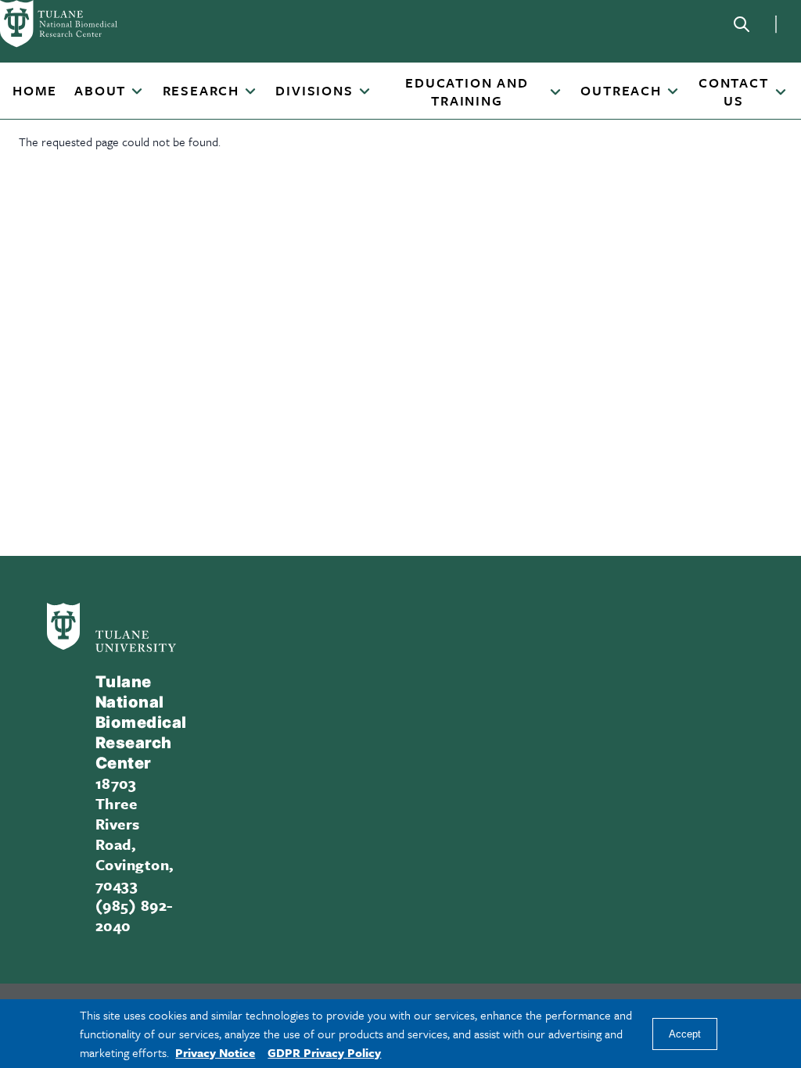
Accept (685, 1034)
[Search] (741, 24)
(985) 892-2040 (134, 915)
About (100, 91)
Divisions (314, 91)
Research (201, 91)
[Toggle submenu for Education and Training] (555, 93)
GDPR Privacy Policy (324, 1052)
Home (35, 91)
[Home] (78, 24)
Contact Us (734, 91)
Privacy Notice (215, 1052)
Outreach (620, 91)
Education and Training (466, 91)
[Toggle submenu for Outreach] (673, 92)
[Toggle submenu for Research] (250, 92)
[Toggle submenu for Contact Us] (780, 93)
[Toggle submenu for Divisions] (364, 92)
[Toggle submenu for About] (137, 92)
